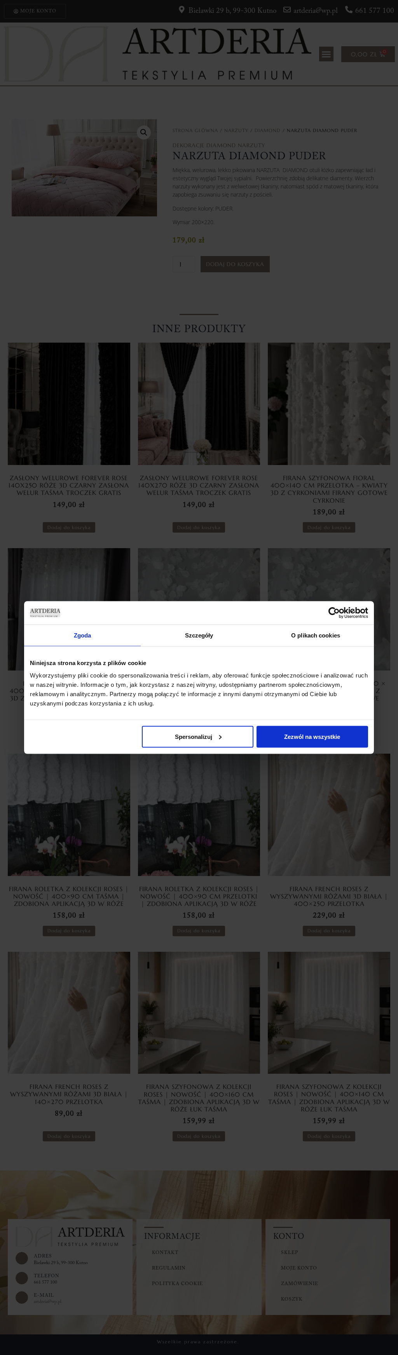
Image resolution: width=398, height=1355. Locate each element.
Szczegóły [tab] (199, 635)
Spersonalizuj (193, 736)
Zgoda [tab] (82, 635)
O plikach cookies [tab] (315, 635)
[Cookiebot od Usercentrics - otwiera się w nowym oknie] (334, 613)
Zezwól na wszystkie (312, 736)
